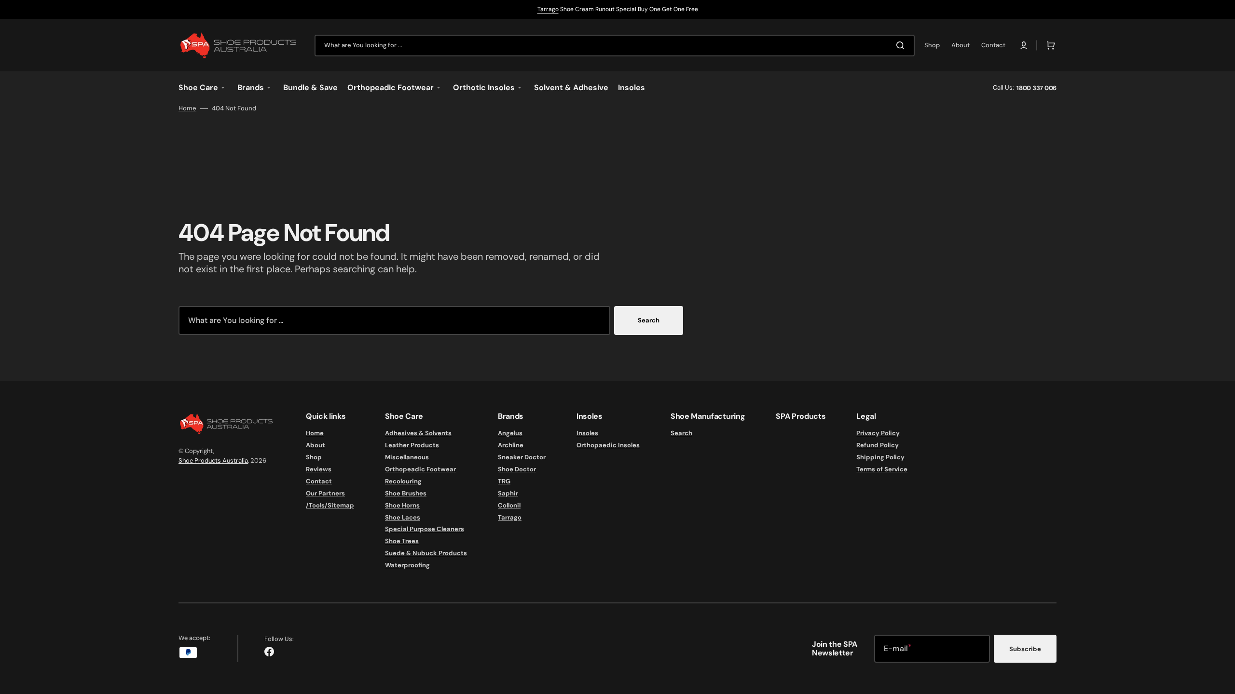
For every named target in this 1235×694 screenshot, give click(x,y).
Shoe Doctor (517, 469)
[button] (1023, 45)
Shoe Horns (402, 505)
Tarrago (548, 9)
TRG (504, 481)
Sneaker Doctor (522, 457)
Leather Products (412, 445)
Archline (510, 445)
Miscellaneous (407, 457)
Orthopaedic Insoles (608, 445)
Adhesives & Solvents (418, 433)
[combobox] (615, 45)
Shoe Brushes (405, 493)
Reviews (318, 469)
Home (187, 108)
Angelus (510, 433)
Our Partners (325, 493)
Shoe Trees (402, 541)
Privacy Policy (878, 433)
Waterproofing (407, 565)
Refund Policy (877, 445)
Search (648, 320)
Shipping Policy (880, 457)
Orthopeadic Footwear (420, 469)
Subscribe (1025, 649)
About (315, 445)
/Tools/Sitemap (330, 505)
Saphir (508, 493)
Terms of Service (881, 469)
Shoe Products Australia (213, 460)
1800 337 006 (1036, 88)
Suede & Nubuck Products (426, 553)
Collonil (509, 505)
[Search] (902, 45)
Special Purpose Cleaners (424, 529)
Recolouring (403, 481)
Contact (319, 481)
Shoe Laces (402, 517)
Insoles (587, 433)
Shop (314, 457)
